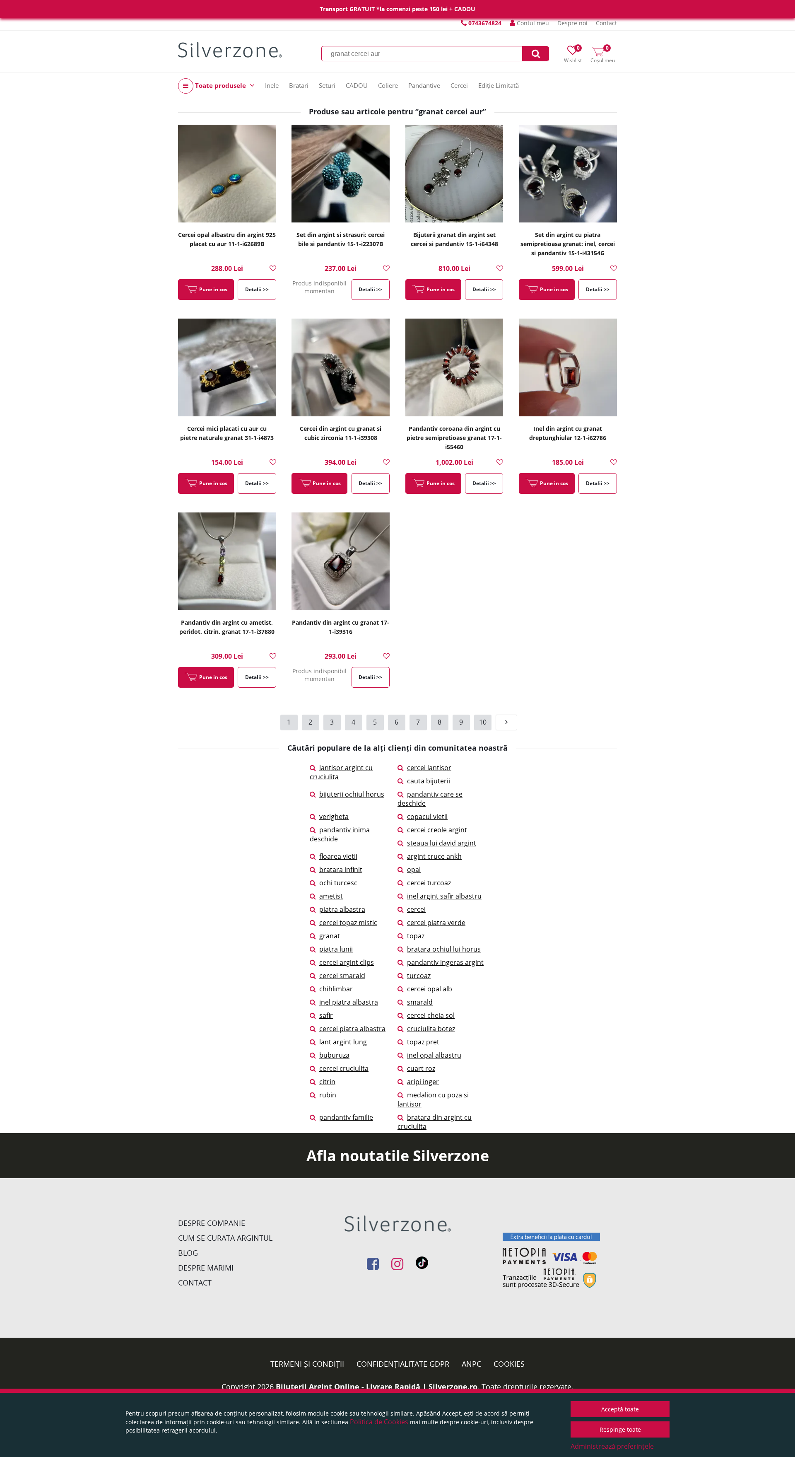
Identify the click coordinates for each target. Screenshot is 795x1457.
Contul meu (532, 23)
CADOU (357, 85)
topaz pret (423, 1041)
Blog (188, 1253)
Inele (272, 85)
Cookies (509, 1364)
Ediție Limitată (498, 85)
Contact (606, 23)
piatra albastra (342, 909)
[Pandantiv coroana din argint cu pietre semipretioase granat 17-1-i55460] (454, 368)
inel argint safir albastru (444, 896)
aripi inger (423, 1081)
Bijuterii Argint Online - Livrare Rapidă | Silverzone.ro (376, 1387)
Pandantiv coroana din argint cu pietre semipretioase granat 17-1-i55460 (454, 438)
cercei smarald (342, 975)
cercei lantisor (429, 767)
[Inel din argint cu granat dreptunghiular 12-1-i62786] (568, 368)
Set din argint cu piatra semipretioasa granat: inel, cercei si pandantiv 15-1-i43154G (567, 244)
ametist (331, 896)
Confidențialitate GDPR (403, 1364)
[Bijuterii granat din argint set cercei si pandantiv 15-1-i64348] (454, 174)
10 (483, 722)
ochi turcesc (338, 882)
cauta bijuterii (428, 780)
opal (414, 869)
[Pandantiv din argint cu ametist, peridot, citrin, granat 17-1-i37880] (227, 562)
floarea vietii (338, 856)
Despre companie (211, 1223)
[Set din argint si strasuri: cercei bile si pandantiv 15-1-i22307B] (341, 174)
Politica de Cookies (379, 1421)
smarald (420, 1002)
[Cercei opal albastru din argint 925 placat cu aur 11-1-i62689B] (227, 174)
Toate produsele (220, 85)
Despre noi (572, 23)
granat (329, 935)
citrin (327, 1081)
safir (326, 1015)
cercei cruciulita (344, 1068)
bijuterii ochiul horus (351, 794)
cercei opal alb (429, 988)
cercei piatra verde (436, 922)
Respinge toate (620, 1429)
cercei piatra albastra (352, 1028)
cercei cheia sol (431, 1015)
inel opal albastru (434, 1055)
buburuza (334, 1055)
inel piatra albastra (348, 1002)
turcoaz (419, 975)
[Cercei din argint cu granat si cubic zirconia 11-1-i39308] (341, 368)
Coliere (388, 85)
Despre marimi (206, 1268)
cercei (416, 909)
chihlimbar (336, 988)
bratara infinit (340, 869)
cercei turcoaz (429, 882)
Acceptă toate (620, 1409)
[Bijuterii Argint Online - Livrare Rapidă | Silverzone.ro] (230, 50)
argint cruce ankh (434, 856)
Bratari (298, 85)
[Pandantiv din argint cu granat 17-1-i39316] (341, 562)
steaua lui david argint (441, 843)
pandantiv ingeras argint (445, 962)
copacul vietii (427, 816)
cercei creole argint (437, 829)
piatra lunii (336, 949)
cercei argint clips (346, 962)
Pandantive (424, 85)
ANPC (471, 1364)
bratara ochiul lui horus (444, 949)
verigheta (334, 816)
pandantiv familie (346, 1117)
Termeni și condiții (307, 1364)
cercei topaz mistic (348, 922)
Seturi (327, 85)
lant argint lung (343, 1041)
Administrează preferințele (612, 1446)
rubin (327, 1094)
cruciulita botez (431, 1028)
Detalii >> (257, 289)
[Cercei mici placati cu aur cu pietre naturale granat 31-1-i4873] (227, 368)
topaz (415, 935)
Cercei (459, 85)
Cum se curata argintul (225, 1238)
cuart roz (421, 1068)
